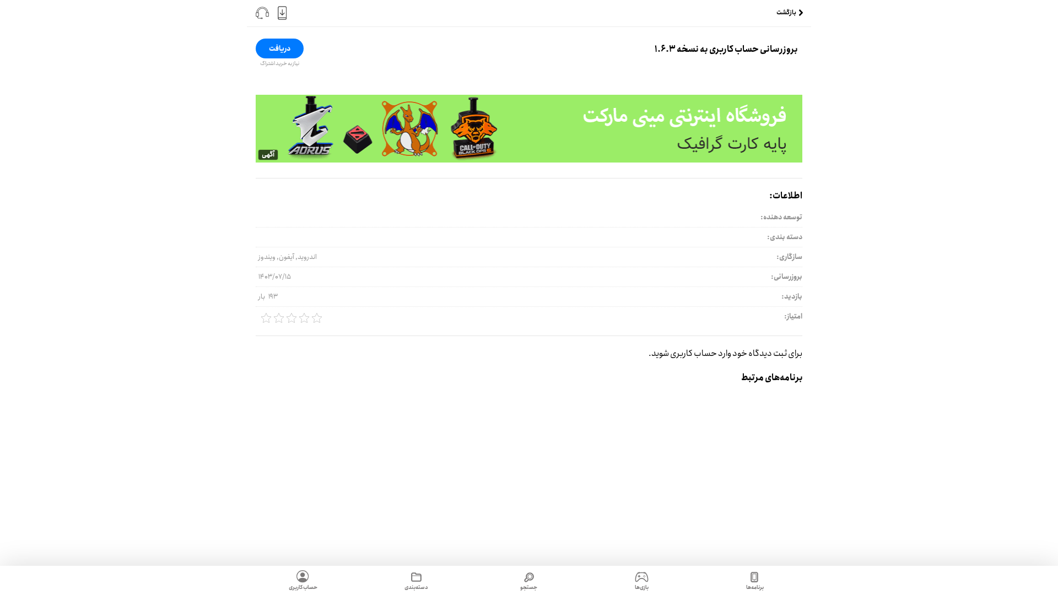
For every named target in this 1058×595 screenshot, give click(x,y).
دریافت (279, 48)
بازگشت (786, 13)
